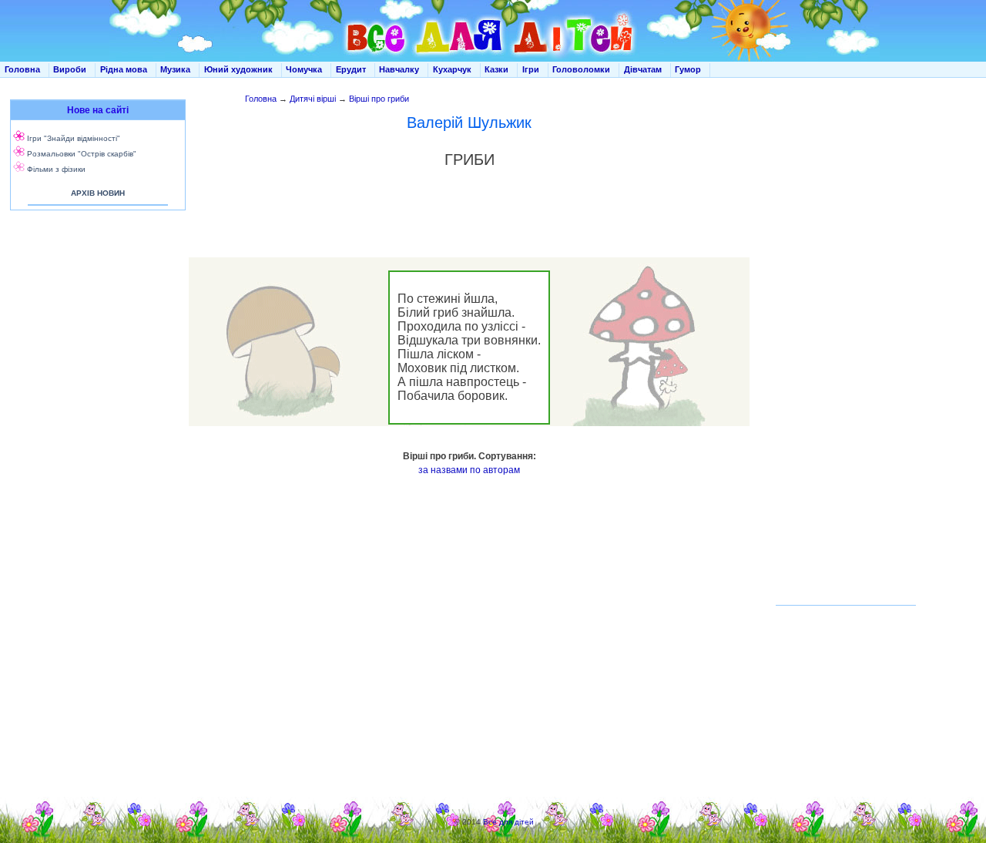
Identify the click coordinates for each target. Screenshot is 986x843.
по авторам (495, 470)
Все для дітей (508, 822)
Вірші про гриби (379, 98)
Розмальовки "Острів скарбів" (81, 153)
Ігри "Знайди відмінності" (73, 138)
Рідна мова (123, 69)
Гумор (688, 69)
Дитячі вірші (313, 98)
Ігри (530, 69)
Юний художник (238, 69)
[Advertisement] (94, 370)
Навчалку (399, 69)
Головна (22, 69)
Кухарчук (452, 69)
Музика (175, 69)
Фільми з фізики (56, 169)
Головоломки (581, 69)
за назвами (443, 470)
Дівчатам (643, 69)
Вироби (69, 69)
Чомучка (304, 69)
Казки (496, 69)
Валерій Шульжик (469, 122)
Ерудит (351, 69)
